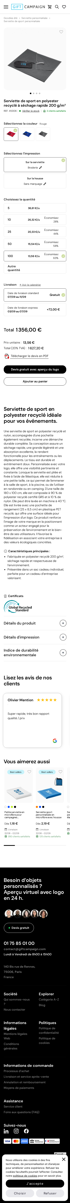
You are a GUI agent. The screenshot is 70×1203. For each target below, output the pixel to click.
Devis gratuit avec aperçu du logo (35, 369)
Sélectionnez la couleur (25, 124)
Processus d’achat (16, 1071)
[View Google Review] (55, 740)
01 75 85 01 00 (19, 943)
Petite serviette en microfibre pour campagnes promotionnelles (14, 816)
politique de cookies (25, 1175)
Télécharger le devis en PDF (29, 356)
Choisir (20, 1193)
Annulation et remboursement (25, 1082)
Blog (42, 1005)
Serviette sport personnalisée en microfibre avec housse (48, 815)
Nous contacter (14, 1010)
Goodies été (10, 18)
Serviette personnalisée (34, 18)
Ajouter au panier (35, 381)
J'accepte (35, 1184)
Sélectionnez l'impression (22, 153)
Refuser (50, 1193)
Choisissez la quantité (19, 199)
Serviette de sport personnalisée (22, 21)
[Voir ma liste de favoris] (64, 6)
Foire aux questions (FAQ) (21, 1112)
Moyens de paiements (19, 1088)
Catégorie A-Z (49, 999)
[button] (30, 93)
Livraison (22, 285)
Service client (13, 1106)
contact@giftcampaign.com (25, 949)
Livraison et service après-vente (26, 1077)
